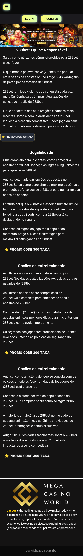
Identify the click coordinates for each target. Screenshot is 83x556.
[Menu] (6, 7)
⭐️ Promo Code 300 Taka (19, 137)
